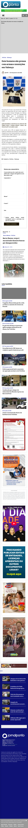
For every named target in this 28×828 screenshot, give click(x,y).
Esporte (6, 826)
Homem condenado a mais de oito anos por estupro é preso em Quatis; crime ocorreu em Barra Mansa (17, 711)
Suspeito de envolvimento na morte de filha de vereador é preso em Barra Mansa (17, 703)
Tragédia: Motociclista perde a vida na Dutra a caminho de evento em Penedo (13, 304)
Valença (9, 57)
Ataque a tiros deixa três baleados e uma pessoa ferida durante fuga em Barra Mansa (18, 679)
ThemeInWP (19, 822)
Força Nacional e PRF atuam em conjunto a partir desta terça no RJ (13, 349)
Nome (6, 196)
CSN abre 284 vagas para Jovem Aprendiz (18, 718)
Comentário (7, 178)
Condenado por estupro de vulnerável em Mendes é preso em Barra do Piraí (13, 391)
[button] (23, 15)
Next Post (5, 231)
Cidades (11, 826)
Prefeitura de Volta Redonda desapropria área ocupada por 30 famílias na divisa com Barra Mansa (17, 687)
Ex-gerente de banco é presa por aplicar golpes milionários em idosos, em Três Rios (13, 327)
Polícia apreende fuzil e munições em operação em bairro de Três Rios (14, 370)
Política (15, 824)
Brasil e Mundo (4, 824)
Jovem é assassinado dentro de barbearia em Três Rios (12, 413)
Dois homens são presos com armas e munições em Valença (14, 64)
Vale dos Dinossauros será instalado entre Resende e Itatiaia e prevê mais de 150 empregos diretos (17, 695)
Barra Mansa (6, 235)
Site (5, 210)
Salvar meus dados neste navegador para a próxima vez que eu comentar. (14, 219)
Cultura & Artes (21, 824)
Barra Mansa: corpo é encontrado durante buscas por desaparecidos (14, 240)
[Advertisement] (14, 39)
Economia (10, 824)
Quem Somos (21, 826)
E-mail (6, 203)
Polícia (4, 57)
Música (15, 826)
